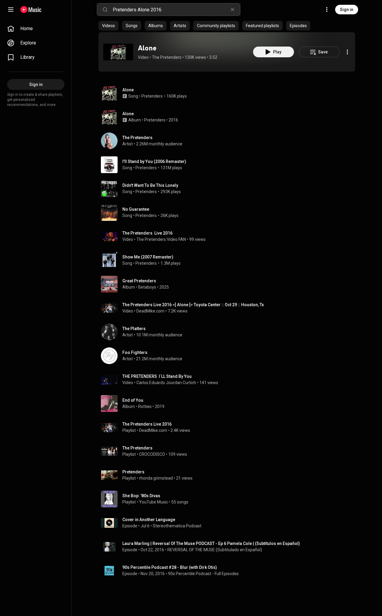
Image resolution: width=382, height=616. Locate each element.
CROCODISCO (152, 454)
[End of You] (229, 403)
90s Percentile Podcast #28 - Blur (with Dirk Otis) (169, 567)
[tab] (108, 25)
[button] (118, 52)
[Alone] (118, 52)
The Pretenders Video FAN (161, 239)
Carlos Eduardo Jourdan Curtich (166, 382)
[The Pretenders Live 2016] (229, 427)
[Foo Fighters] (229, 356)
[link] (35, 28)
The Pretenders (166, 57)
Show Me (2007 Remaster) (147, 257)
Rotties (145, 406)
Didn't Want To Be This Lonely (150, 185)
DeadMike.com (150, 311)
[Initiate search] (105, 9)
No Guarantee (135, 209)
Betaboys (147, 287)
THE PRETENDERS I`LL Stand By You (157, 376)
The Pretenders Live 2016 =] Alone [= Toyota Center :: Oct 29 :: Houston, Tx (193, 304)
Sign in (346, 9)
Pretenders (152, 96)
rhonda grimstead (156, 478)
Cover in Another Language (148, 519)
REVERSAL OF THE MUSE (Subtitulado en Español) (214, 549)
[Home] (30, 9)
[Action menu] (347, 52)
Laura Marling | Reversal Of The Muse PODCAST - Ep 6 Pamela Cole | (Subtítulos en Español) (211, 543)
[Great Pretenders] (229, 284)
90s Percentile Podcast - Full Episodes (203, 573)
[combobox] (176, 10)
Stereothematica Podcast (177, 525)
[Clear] (232, 9)
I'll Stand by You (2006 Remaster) (154, 161)
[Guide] (10, 9)
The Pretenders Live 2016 (147, 233)
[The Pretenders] (229, 141)
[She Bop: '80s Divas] (229, 499)
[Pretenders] (229, 475)
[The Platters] (229, 332)
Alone (147, 48)
